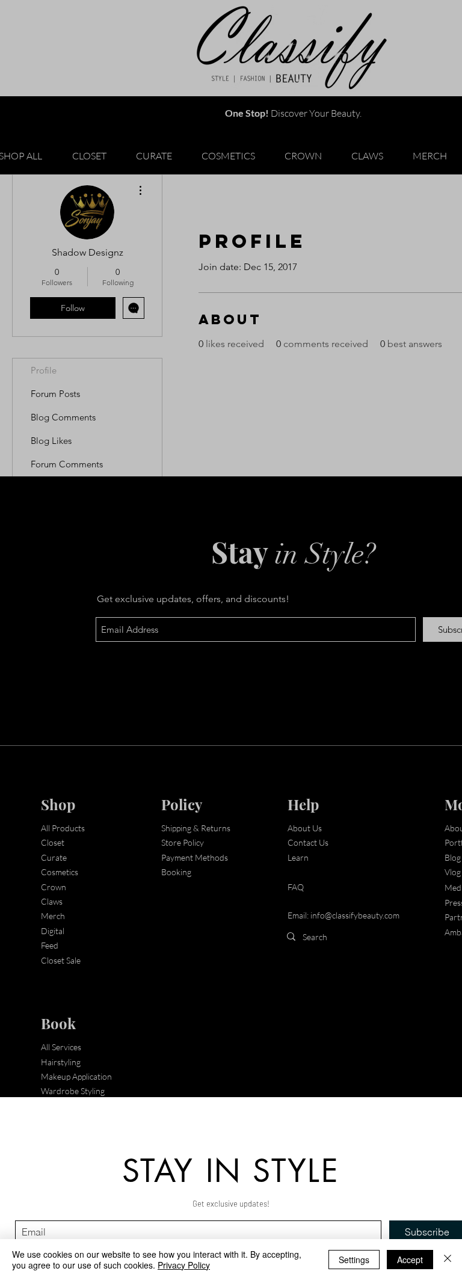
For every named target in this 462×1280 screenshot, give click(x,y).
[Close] (447, 1259)
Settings (354, 1260)
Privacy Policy (184, 1265)
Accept (410, 1260)
